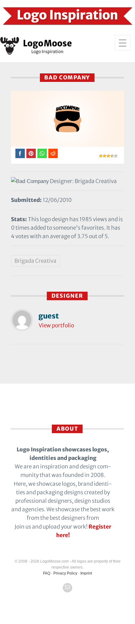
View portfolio (56, 325)
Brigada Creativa (35, 260)
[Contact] (67, 588)
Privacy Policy (65, 573)
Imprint (86, 573)
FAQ (46, 573)
